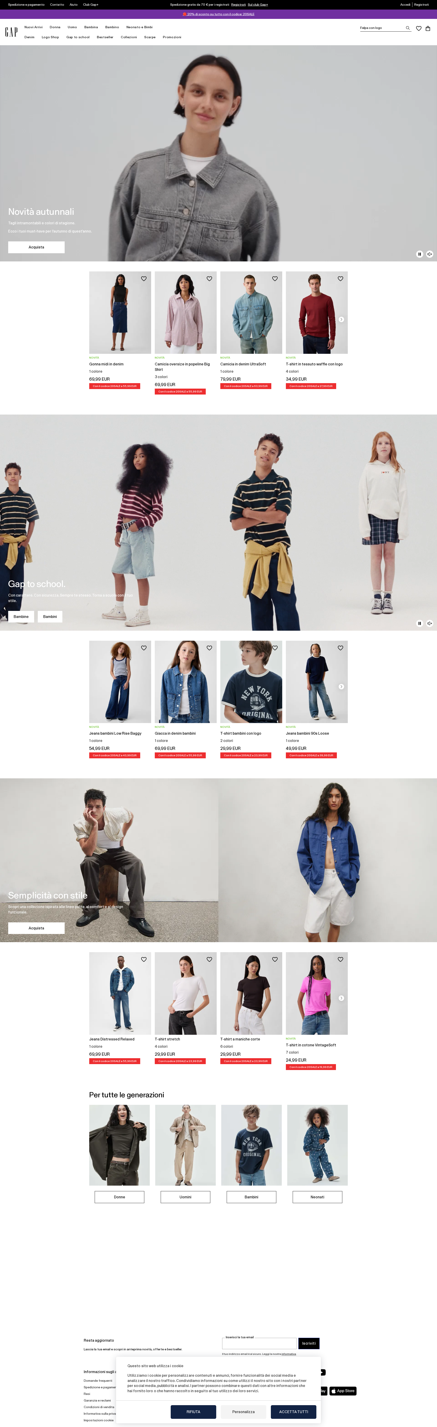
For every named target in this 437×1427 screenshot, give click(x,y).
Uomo (72, 27)
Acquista (36, 247)
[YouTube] (321, 1372)
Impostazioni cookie (99, 1420)
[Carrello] (428, 28)
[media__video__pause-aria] (419, 254)
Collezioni (129, 37)
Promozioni (172, 37)
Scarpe (150, 37)
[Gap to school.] (218, 523)
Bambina (91, 27)
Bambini (50, 617)
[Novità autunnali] (218, 153)
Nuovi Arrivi (34, 27)
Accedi (405, 4)
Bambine (21, 617)
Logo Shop (50, 37)
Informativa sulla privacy (101, 1413)
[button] (341, 319)
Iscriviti (309, 1343)
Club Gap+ (91, 4)
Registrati (238, 4)
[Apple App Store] (343, 1391)
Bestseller (105, 37)
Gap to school (78, 37)
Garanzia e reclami (97, 1400)
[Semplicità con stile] (218, 860)
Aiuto (74, 4)
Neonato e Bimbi (140, 27)
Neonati (317, 1197)
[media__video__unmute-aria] (429, 254)
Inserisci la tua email (240, 1337)
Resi (87, 1394)
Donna (55, 27)
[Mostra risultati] (408, 28)
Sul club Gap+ (258, 4)
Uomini (185, 1197)
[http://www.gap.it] (11, 32)
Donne (119, 1197)
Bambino (112, 27)
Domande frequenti (98, 1380)
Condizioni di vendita (99, 1407)
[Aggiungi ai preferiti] (143, 278)
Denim (30, 37)
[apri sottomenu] (44, 27)
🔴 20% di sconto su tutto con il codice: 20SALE (218, 14)
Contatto (57, 4)
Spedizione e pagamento (26, 4)
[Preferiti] (419, 28)
